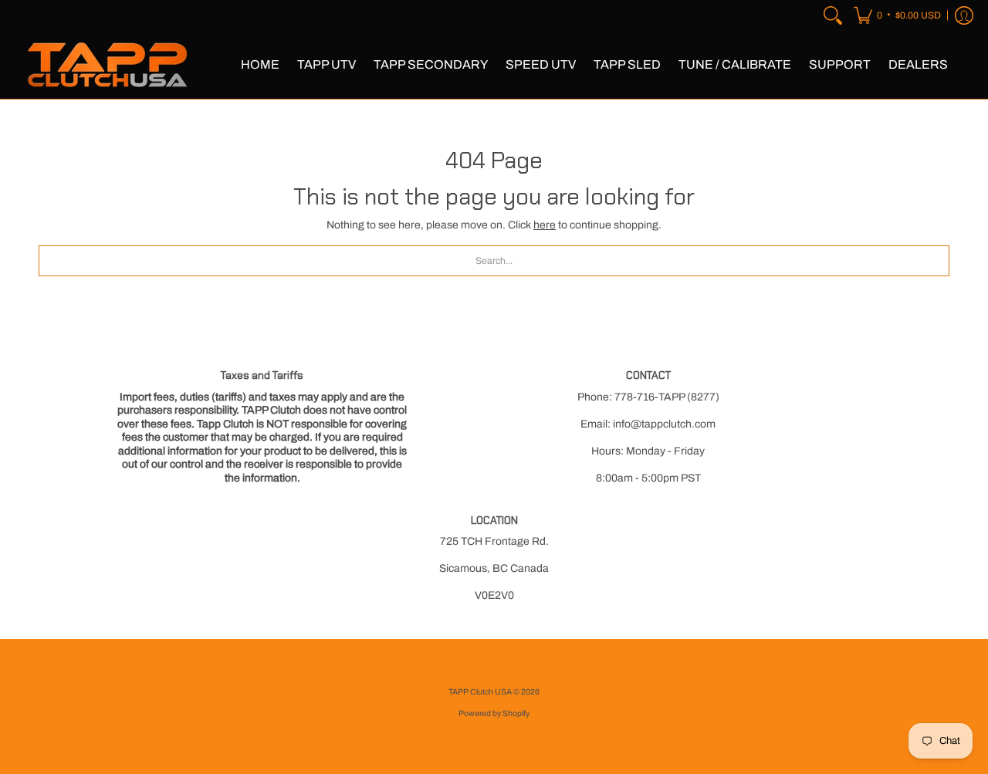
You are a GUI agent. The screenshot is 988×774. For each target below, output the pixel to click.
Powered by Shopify (494, 713)
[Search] (833, 15)
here (544, 225)
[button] (897, 15)
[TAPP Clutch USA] (108, 65)
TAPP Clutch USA (480, 692)
